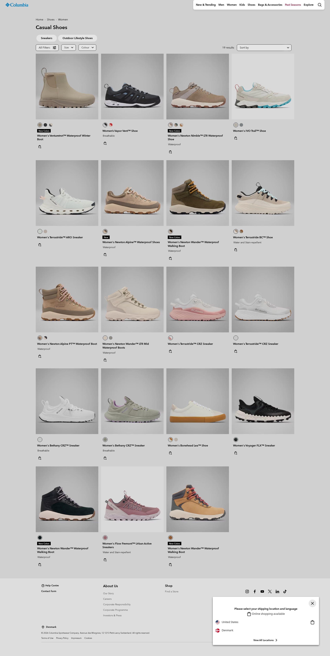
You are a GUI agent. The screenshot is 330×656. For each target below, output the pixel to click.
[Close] (312, 603)
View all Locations (263, 640)
